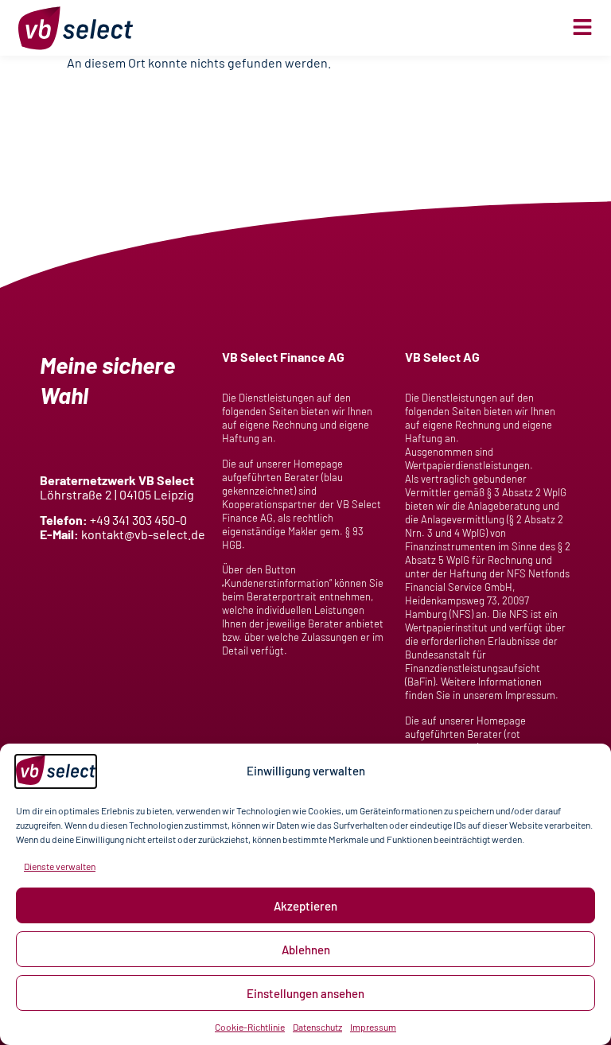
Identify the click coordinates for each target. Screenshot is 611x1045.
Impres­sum (373, 1026)
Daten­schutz (317, 1026)
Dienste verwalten (59, 866)
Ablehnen (306, 949)
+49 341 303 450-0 (138, 519)
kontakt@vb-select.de (143, 534)
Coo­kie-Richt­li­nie (250, 1026)
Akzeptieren (305, 906)
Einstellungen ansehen (305, 993)
